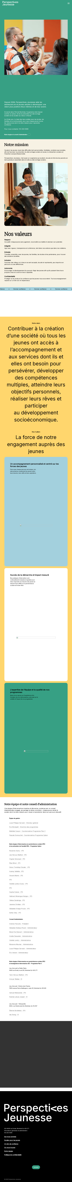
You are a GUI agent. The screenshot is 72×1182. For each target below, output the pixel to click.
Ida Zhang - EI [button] (14, 1015)
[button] (69, 3)
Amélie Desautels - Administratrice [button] (20, 936)
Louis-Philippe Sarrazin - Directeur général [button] (23, 823)
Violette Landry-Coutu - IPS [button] (18, 884)
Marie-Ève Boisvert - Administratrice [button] (21, 932)
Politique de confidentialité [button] (12, 1155)
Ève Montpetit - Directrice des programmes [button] (23, 827)
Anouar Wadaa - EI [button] (15, 979)
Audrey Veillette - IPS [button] (16, 871)
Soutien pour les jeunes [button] (12, 1140)
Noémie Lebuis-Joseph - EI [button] (18, 997)
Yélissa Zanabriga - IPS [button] (17, 900)
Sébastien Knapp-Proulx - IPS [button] (19, 908)
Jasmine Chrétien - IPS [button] (17, 904)
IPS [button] (10, 880)
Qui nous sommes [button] (10, 1137)
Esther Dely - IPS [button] (15, 913)
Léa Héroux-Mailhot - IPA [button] (18, 855)
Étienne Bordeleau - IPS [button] (17, 1010)
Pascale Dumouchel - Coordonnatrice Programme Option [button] (28, 835)
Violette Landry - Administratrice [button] (20, 940)
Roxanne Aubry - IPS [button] (16, 851)
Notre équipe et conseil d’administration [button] (15, 134)
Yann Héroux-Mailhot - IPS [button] (18, 975)
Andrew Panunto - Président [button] (18, 924)
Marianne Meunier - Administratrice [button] (21, 944)
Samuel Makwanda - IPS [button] (17, 993)
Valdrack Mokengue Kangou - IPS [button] (20, 896)
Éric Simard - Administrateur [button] (18, 953)
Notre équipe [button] (8, 1151)
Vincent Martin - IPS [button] (16, 875)
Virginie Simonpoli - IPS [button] (17, 859)
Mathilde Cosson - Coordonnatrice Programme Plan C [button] (27, 831)
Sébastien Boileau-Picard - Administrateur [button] (23, 928)
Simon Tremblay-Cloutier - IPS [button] (19, 867)
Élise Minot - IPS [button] (14, 863)
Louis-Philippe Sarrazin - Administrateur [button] (22, 948)
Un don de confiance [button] (11, 1144)
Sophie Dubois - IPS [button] (16, 892)
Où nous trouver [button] (9, 1147)
